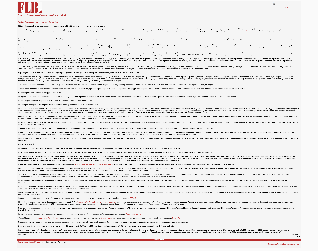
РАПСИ (133, 198)
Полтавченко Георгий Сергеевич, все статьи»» (284, 244)
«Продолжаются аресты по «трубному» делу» (94, 164)
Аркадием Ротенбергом (48, 218)
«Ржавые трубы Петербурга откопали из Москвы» (96, 202)
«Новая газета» (251, 31)
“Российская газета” (133, 214)
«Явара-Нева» (106, 218)
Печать (286, 8)
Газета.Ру (176, 218)
